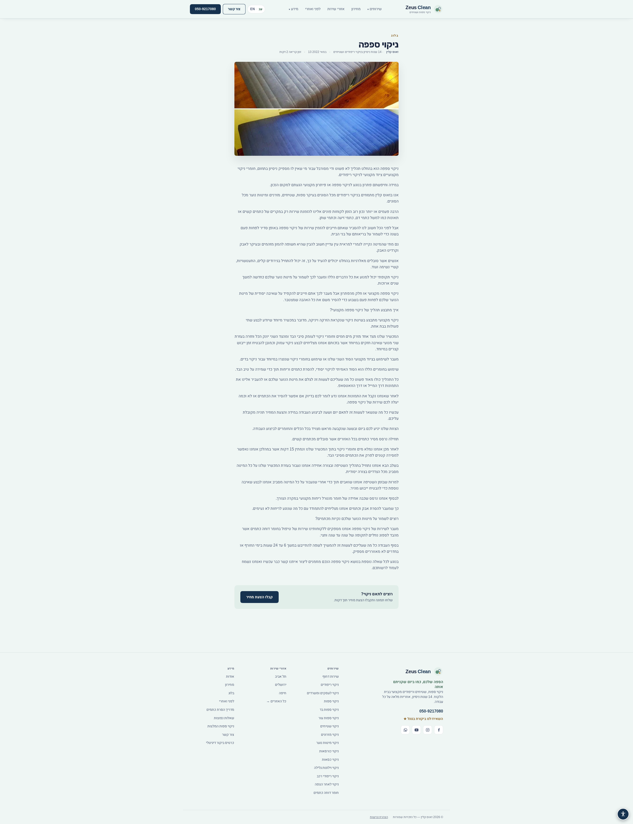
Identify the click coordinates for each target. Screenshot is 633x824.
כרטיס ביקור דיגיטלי (220, 742)
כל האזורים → (276, 701)
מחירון (356, 9)
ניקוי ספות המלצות (220, 726)
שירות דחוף (330, 676)
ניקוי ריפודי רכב (328, 776)
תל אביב (280, 676)
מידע (293, 9)
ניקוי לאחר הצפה (327, 784)
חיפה (282, 693)
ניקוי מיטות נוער (327, 742)
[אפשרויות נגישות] (623, 814)
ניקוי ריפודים (330, 684)
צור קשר (234, 9)
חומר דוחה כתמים (326, 792)
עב (261, 9)
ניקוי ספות (331, 701)
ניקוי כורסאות (329, 751)
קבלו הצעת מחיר (259, 597)
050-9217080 (205, 9)
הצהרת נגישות (379, 817)
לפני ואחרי (312, 9)
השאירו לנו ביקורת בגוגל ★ (423, 718)
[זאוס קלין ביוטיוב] (416, 729)
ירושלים (280, 684)
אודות (230, 676)
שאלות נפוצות (224, 718)
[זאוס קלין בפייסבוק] (438, 729)
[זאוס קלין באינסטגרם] (427, 729)
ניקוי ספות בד (329, 709)
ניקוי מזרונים (330, 734)
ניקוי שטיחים (329, 726)
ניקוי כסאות (330, 759)
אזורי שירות (335, 9)
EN (252, 9)
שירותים (374, 9)
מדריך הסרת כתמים (220, 709)
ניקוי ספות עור (328, 718)
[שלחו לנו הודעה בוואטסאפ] (405, 729)
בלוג (231, 693)
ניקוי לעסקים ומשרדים (323, 693)
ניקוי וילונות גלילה (326, 767)
